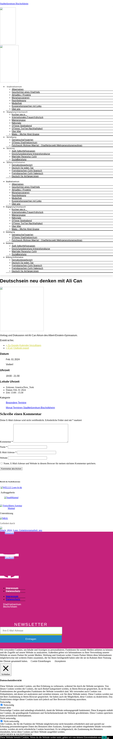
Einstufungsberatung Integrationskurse (31, 153)
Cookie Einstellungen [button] (41, 661)
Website (3, 458)
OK (104, 737)
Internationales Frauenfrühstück (27, 117)
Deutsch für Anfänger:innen (25, 176)
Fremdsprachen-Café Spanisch (27, 170)
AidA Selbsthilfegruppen (23, 151)
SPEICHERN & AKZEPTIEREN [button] (16, 734)
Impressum (12, 588)
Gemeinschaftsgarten (22, 139)
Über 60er (16, 131)
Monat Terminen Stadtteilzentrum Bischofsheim (30, 407)
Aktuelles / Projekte (21, 95)
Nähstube (16, 123)
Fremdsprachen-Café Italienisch (27, 173)
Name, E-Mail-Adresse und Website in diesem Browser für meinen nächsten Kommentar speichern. (50, 463)
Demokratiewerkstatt (22, 165)
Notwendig (9, 705)
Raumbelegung (19, 100)
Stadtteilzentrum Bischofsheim (14, 3)
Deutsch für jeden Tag (22, 167)
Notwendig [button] (5, 702)
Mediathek (17, 103)
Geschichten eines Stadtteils (26, 92)
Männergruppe (19, 120)
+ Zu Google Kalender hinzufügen (23, 345)
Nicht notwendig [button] (8, 718)
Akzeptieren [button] (60, 661)
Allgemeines (18, 89)
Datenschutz (13, 591)
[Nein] (108, 738)
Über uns (16, 203)
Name (3, 447)
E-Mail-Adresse (8, 452)
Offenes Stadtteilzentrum (24, 142)
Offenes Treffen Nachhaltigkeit (27, 128)
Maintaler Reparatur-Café (24, 156)
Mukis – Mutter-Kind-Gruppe (25, 134)
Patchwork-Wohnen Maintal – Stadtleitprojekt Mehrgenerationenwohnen (47, 145)
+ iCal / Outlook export (17, 348)
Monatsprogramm (20, 97)
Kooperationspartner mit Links (26, 106)
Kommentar (6, 441)
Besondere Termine (16, 402)
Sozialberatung (19, 254)
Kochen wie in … (19, 114)
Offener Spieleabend (22, 125)
